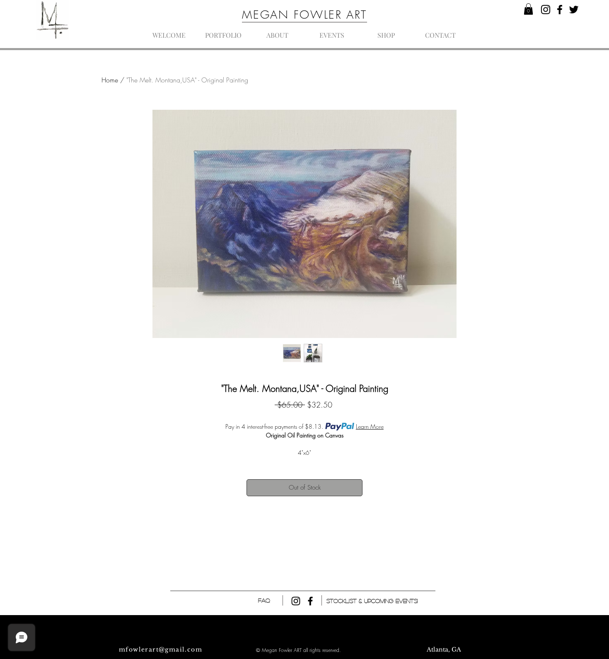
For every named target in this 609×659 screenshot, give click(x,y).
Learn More (370, 426)
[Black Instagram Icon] (296, 601)
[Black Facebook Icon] (310, 601)
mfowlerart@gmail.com (160, 649)
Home (110, 79)
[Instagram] (545, 9)
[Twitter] (574, 9)
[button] (528, 8)
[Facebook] (559, 9)
